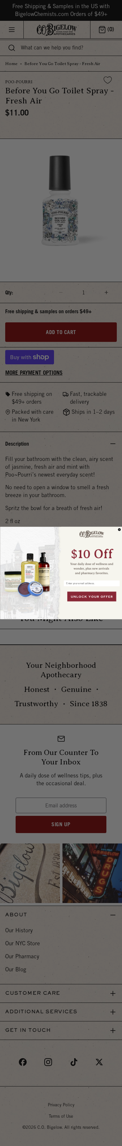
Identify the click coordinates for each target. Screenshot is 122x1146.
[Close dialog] (119, 529)
